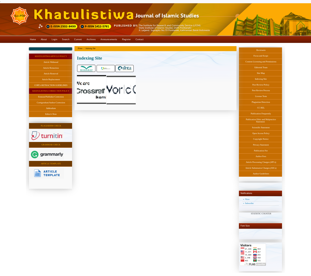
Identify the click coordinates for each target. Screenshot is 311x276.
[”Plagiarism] (47, 140)
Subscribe (250, 203)
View (248, 199)
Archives (91, 39)
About (44, 39)
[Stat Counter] (240, 183)
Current (78, 39)
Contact (140, 39)
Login (54, 39)
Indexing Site (90, 48)
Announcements (109, 39)
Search (65, 39)
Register (126, 39)
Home (33, 39)
